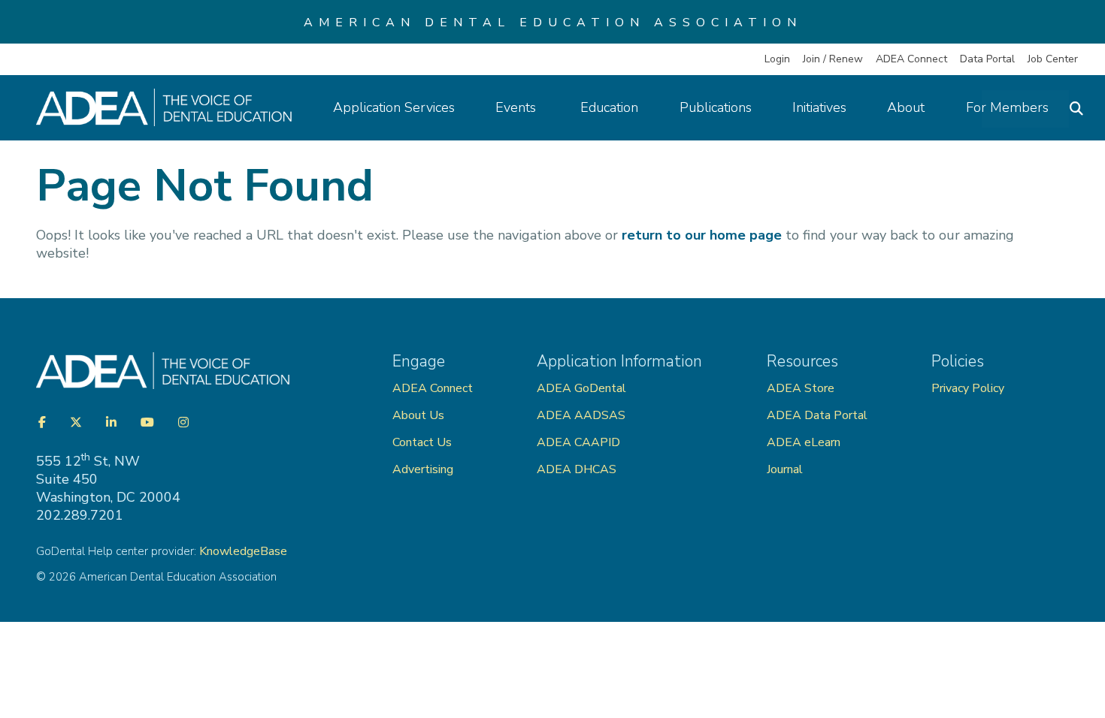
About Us (418, 415)
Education (609, 107)
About (906, 107)
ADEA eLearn (803, 442)
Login (777, 59)
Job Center (1053, 59)
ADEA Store (800, 388)
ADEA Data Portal (817, 415)
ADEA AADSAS (581, 415)
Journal (785, 469)
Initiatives (819, 107)
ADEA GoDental (581, 388)
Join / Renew (833, 59)
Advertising (424, 469)
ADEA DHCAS (576, 469)
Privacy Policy (967, 388)
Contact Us (422, 442)
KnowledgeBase (243, 551)
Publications (716, 107)
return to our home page (702, 235)
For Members (1007, 107)
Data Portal (987, 59)
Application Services (394, 107)
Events (517, 107)
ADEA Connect (911, 59)
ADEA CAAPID (578, 442)
